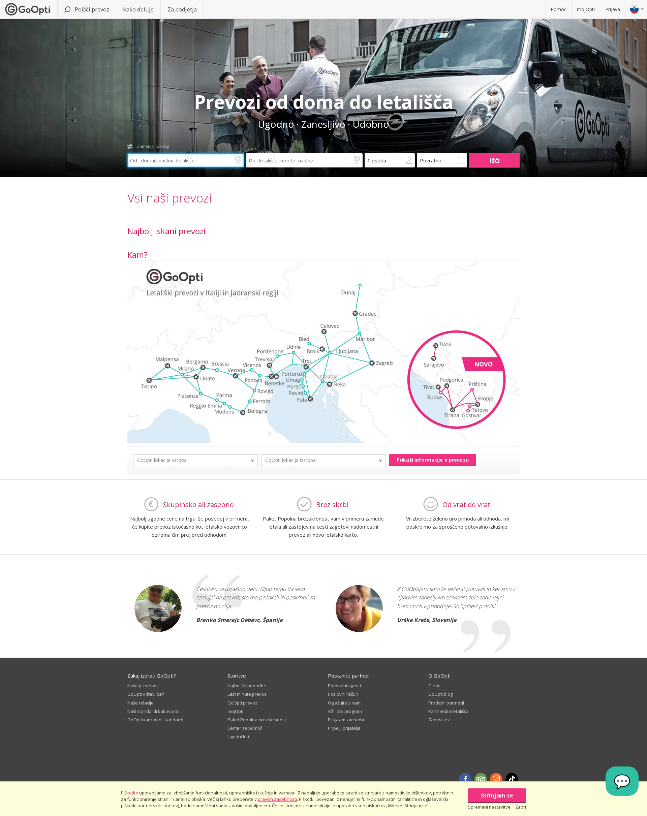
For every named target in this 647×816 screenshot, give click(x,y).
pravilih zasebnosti (277, 799)
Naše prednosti (143, 686)
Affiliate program (345, 711)
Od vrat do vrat (466, 504)
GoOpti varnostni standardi (155, 720)
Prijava (612, 9)
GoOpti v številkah (145, 694)
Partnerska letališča (448, 711)
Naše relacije (140, 703)
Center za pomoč (244, 728)
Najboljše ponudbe (246, 686)
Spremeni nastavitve (489, 807)
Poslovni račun (343, 694)
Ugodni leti (238, 736)
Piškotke (129, 793)
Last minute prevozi (247, 694)
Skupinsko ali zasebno (198, 504)
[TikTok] (511, 779)
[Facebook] (465, 779)
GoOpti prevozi (242, 703)
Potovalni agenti (344, 686)
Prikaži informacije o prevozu (433, 460)
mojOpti (586, 9)
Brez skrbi (332, 504)
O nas (434, 686)
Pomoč (558, 9)
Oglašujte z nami (345, 703)
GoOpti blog (440, 694)
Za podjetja (182, 9)
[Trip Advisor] (480, 779)
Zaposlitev (439, 720)
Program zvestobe (347, 720)
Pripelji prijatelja (344, 728)
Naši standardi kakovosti (152, 711)
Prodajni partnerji (446, 703)
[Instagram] (496, 779)
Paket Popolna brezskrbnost (256, 720)
